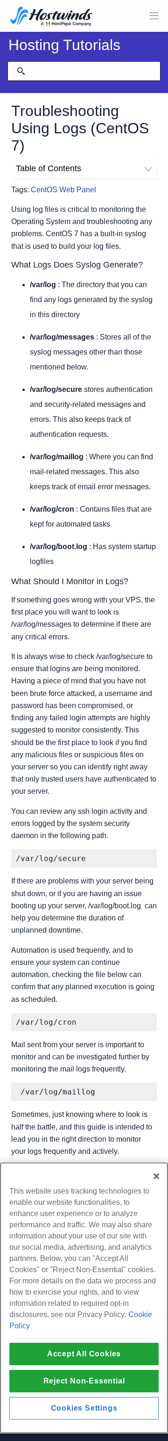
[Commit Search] (21, 71)
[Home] (51, 17)
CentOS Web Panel (63, 190)
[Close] (156, 1176)
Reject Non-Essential (84, 1381)
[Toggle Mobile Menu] (154, 16)
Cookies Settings (84, 1408)
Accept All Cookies (84, 1354)
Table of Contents (48, 168)
